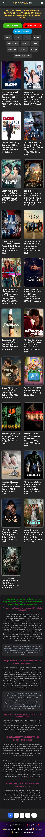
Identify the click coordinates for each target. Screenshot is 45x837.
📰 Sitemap (29, 832)
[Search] (42, 3)
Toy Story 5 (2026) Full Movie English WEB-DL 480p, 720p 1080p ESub (32, 391)
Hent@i (34, 49)
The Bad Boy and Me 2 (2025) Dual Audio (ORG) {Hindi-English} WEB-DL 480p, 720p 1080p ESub (33, 346)
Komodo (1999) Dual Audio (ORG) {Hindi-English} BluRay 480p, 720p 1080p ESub (11, 438)
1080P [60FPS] (12, 43)
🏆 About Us (16, 832)
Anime (36, 37)
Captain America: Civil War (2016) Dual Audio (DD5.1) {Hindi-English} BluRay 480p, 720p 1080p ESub (11, 247)
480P (8, 37)
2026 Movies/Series (22, 55)
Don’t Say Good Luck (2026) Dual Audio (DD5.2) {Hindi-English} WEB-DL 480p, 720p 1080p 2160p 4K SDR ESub (33, 295)
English (35, 43)
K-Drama (23, 49)
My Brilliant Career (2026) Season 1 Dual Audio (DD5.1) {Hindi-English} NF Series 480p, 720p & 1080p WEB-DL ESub (33, 536)
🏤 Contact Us (9, 829)
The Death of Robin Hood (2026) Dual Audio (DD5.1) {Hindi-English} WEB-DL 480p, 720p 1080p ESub (33, 149)
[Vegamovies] (22, 3)
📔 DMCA (36, 829)
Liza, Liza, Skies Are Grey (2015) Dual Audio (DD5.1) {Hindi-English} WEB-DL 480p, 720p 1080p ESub (11, 488)
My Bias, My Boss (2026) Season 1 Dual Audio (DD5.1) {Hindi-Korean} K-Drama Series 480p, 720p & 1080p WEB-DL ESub (33, 98)
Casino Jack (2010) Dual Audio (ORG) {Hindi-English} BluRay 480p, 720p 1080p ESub (10, 147)
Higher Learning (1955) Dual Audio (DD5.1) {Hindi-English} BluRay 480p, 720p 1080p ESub (32, 440)
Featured (12, 49)
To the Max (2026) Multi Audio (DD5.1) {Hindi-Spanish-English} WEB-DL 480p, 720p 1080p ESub (32, 247)
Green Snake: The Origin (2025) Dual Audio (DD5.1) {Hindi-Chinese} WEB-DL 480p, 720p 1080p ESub (11, 197)
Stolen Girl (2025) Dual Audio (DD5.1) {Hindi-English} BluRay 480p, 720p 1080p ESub (10, 393)
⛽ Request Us (24, 829)
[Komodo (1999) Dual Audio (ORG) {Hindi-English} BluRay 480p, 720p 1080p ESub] (11, 417)
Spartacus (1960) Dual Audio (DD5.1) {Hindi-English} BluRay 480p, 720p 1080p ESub (10, 344)
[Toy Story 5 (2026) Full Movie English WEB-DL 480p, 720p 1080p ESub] (33, 371)
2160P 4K (25, 43)
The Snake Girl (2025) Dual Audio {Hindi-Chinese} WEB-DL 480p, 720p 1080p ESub (10, 583)
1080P (27, 37)
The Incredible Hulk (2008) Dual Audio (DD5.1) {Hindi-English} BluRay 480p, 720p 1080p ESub (32, 488)
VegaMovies (33, 825)
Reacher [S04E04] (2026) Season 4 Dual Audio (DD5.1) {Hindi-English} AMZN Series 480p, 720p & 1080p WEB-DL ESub (11, 99)
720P (18, 37)
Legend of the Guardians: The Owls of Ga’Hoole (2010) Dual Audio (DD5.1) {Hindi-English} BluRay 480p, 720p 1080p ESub (33, 198)
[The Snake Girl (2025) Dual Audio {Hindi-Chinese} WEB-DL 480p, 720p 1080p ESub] (11, 561)
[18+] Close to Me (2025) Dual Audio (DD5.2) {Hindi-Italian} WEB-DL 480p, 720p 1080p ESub (10, 536)
